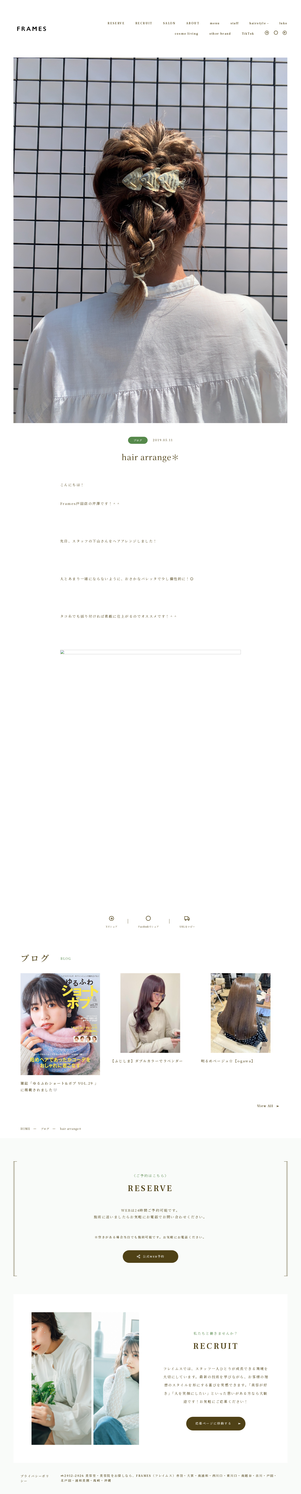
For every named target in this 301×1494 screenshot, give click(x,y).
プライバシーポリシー (34, 1478)
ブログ (45, 1128)
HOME (25, 1128)
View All (265, 1106)
